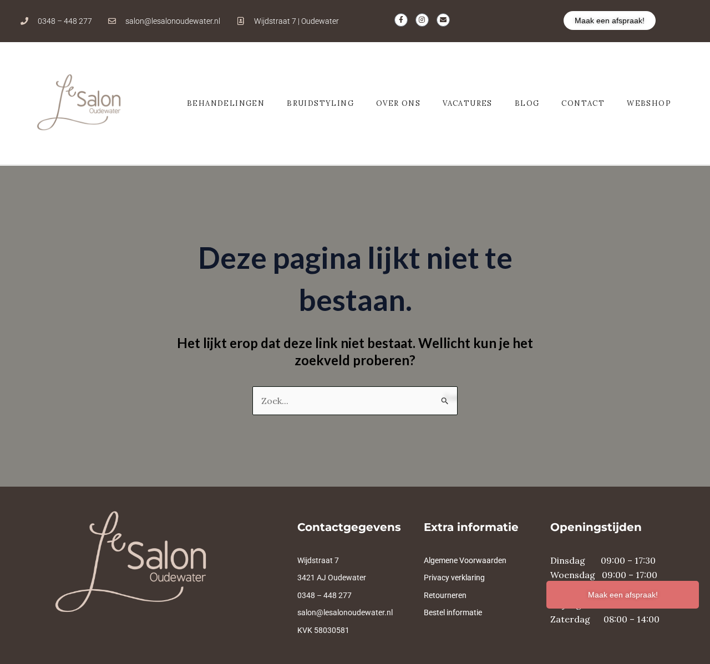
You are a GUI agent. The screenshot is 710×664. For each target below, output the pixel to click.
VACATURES (468, 103)
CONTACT (583, 103)
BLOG (527, 103)
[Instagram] (422, 20)
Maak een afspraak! (623, 594)
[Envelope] (443, 20)
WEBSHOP (649, 103)
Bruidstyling (320, 103)
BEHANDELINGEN (226, 103)
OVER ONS (398, 103)
